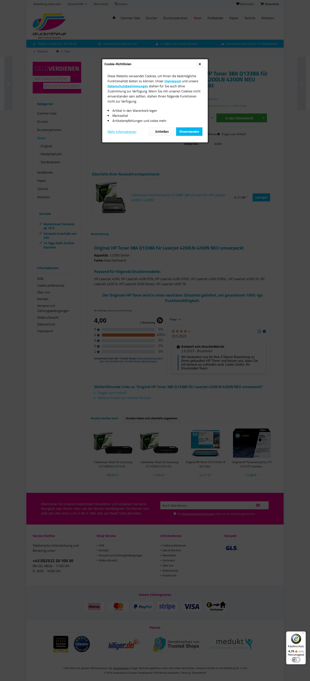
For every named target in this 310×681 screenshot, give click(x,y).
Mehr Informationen (122, 131)
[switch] (296, 659)
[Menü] (303, 633)
